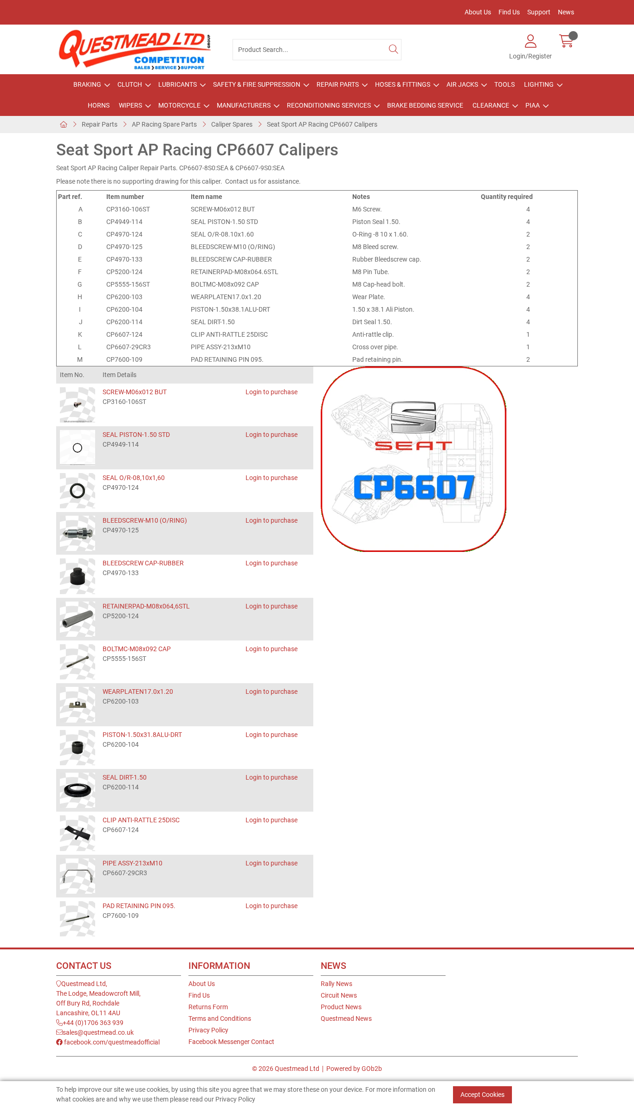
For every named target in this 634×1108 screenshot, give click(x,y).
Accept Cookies (482, 1094)
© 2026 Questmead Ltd (285, 1068)
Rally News (336, 983)
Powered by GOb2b (354, 1068)
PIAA (532, 105)
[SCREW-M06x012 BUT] (77, 405)
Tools (504, 84)
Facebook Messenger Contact (231, 1041)
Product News (341, 1007)
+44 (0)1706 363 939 (93, 1022)
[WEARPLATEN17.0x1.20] (77, 704)
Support (538, 12)
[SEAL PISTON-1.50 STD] (77, 447)
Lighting (539, 84)
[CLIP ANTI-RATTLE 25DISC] (77, 833)
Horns (99, 105)
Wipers (130, 105)
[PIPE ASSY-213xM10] (77, 876)
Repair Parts (338, 84)
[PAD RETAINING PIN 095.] (77, 918)
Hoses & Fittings (402, 84)
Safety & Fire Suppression (256, 84)
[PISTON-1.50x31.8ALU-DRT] (77, 747)
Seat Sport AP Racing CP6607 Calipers (322, 124)
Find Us (509, 12)
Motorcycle (179, 105)
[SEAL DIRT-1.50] (77, 790)
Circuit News (339, 995)
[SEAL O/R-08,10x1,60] (77, 490)
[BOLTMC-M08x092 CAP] (77, 661)
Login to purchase (272, 392)
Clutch (129, 84)
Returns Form (208, 1007)
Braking (87, 84)
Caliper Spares (231, 124)
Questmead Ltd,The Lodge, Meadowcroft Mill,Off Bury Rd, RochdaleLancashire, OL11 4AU (98, 998)
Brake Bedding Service (425, 105)
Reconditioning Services (329, 105)
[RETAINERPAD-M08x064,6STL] (77, 619)
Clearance (490, 105)
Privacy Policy (208, 1030)
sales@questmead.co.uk (98, 1032)
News (566, 12)
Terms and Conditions (219, 1018)
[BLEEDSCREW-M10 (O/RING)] (77, 533)
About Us (478, 12)
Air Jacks (462, 84)
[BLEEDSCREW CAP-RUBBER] (77, 576)
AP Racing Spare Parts (164, 124)
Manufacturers (244, 105)
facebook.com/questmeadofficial (111, 1042)
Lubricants (177, 84)
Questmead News (346, 1018)
